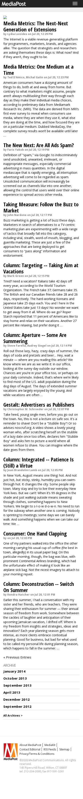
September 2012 (17, 706)
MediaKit (49, 745)
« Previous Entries (17, 657)
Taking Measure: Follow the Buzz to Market (41, 207)
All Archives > (13, 715)
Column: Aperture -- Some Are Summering (34, 338)
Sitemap (64, 749)
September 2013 (17, 685)
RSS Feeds (50, 749)
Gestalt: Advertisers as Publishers (38, 404)
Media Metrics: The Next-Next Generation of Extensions (35, 26)
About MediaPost (30, 745)
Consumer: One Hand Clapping (35, 533)
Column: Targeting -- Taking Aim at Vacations (40, 268)
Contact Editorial (29, 749)
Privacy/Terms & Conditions (36, 754)
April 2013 (11, 692)
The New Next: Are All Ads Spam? (38, 145)
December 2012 (16, 699)
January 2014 (14, 671)
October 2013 (15, 678)
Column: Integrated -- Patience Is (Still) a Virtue (38, 462)
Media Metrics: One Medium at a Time (38, 69)
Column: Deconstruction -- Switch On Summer (38, 587)
